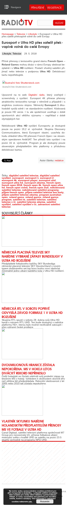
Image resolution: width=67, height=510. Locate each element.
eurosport (18, 178)
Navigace (7, 7)
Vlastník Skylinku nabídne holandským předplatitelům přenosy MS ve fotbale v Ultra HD (31, 425)
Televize (20, 34)
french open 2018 (12, 185)
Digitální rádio (36, 94)
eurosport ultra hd (12, 182)
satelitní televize (36, 199)
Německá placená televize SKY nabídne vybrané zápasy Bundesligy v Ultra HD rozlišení (32, 256)
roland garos (16, 197)
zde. (30, 501)
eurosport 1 (32, 178)
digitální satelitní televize (23, 175)
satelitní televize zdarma (31, 202)
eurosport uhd (47, 180)
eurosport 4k (9, 180)
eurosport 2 (47, 178)
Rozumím (44, 501)
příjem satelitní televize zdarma (20, 194)
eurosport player (27, 180)
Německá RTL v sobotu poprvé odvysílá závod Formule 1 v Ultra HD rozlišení (32, 312)
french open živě (39, 187)
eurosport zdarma (34, 182)
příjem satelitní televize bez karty (44, 192)
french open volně (17, 187)
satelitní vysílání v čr (24, 204)
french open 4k (32, 185)
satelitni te (19, 199)
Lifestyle (32, 34)
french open (53, 182)
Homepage (8, 34)
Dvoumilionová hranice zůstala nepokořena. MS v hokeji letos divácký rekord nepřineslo (28, 368)
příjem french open (13, 192)
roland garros (33, 197)
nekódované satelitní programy (40, 190)
